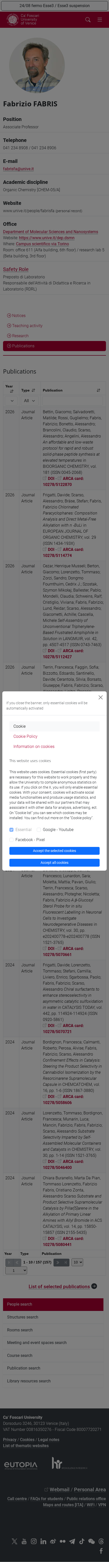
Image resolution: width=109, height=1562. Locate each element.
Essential (23, 829)
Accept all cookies (54, 863)
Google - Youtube (58, 829)
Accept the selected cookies (54, 851)
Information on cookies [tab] (34, 746)
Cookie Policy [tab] (25, 736)
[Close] (101, 697)
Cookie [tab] (19, 726)
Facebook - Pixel (30, 839)
